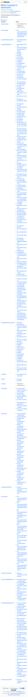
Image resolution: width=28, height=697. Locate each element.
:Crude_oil (20, 225)
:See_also (20, 360)
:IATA (19, 227)
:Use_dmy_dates (22, 368)
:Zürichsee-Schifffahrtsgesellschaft (22, 241)
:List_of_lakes (21, 394)
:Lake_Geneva (21, 72)
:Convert (20, 343)
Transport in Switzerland (9, 6)
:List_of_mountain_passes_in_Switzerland (22, 152)
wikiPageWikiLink (6, 44)
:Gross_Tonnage (22, 261)
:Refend (19, 357)
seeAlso (4, 388)
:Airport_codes (21, 333)
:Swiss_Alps (20, 607)
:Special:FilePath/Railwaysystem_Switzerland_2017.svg (22, 506)
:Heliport (20, 99)
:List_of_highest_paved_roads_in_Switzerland (22, 640)
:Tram (19, 86)
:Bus (19, 69)
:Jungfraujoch (21, 149)
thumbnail (4, 30)
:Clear (19, 341)
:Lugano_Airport (22, 155)
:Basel (19, 53)
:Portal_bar (20, 354)
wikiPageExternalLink (7, 39)
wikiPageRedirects (7, 579)
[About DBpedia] (5, 2)
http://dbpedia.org (15, 11)
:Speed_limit (21, 218)
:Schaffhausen (21, 83)
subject (3, 374)
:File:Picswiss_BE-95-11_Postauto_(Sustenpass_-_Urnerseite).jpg (22, 310)
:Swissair (20, 119)
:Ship (19, 105)
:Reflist (19, 358)
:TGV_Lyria (20, 143)
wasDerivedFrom (6, 487)
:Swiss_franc (21, 85)
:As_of (19, 335)
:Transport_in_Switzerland (22, 574)
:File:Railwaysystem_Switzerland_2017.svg (22, 297)
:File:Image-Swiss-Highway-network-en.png (21, 286)
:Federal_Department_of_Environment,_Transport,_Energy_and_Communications (22, 132)
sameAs (4, 413)
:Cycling (19, 118)
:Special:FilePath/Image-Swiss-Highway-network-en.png (22, 567)
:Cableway (20, 250)
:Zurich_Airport (21, 116)
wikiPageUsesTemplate (7, 322)
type (3, 379)
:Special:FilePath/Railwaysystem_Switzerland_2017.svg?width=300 (22, 33)
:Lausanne (20, 58)
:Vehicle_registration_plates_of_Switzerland (22, 146)
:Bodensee (20, 252)
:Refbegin (20, 355)
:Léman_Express (22, 186)
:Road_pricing (21, 185)
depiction (4, 496)
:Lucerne (20, 75)
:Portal (19, 322)
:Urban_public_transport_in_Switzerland (22, 327)
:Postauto (20, 238)
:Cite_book (20, 324)
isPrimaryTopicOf (6, 573)
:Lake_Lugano (21, 111)
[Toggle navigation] (25, 2)
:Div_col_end (21, 347)
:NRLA (19, 163)
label (3, 383)
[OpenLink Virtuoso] (6, 688)
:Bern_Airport (21, 211)
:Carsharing (20, 178)
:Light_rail (20, 74)
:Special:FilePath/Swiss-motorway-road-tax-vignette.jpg (22, 513)
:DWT (19, 344)
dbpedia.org (13, 12)
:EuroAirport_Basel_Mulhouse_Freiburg (22, 171)
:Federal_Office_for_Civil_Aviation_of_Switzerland (22, 264)
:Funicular (20, 393)
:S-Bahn (19, 168)
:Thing (19, 379)
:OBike (19, 203)
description (5, 24)
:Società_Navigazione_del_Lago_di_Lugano (22, 49)
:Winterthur (20, 88)
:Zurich (19, 64)
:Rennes (20, 60)
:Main (19, 352)
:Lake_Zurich (21, 113)
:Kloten (19, 110)
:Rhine (19, 61)
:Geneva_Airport (22, 174)
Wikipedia (20, 691)
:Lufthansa (20, 77)
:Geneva (20, 57)
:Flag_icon (20, 349)
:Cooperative (21, 71)
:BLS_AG (20, 121)
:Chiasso (20, 188)
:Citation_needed (22, 339)
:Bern (19, 55)
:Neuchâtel (20, 114)
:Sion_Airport (21, 618)
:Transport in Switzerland (20, 421)
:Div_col (19, 346)
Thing (11, 9)
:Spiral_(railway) (21, 213)
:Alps (19, 52)
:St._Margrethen (22, 193)
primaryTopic (6, 679)
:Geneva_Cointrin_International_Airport (21, 255)
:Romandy (20, 103)
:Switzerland (21, 63)
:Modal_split (21, 274)
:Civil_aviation (21, 180)
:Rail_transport (21, 82)
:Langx (19, 350)
